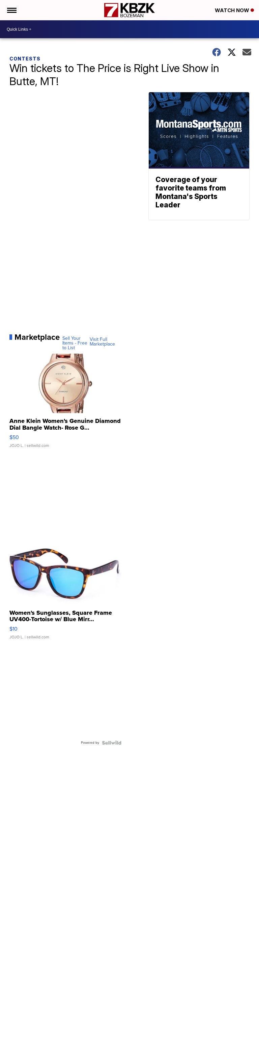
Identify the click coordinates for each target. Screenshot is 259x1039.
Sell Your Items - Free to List (74, 343)
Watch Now (233, 10)
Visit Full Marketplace (102, 342)
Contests (24, 58)
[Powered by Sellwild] (111, 742)
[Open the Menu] (11, 10)
